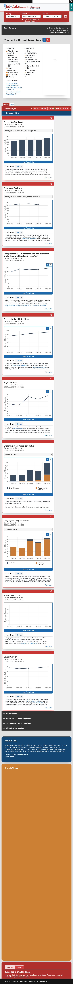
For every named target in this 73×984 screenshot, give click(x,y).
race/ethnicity (38, 703)
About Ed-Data (10, 757)
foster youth (19, 305)
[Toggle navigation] (66, 7)
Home (51, 28)
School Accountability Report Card (13, 93)
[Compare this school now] (48, 40)
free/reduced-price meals (19, 365)
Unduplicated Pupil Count (29, 643)
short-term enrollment (39, 367)
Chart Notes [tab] (10, 166)
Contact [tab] (19, 967)
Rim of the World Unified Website (11, 84)
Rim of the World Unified (58, 30)
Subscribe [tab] (9, 967)
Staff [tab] (11, 105)
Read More (48, 178)
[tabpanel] (28, 173)
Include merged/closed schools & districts (31, 20)
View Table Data (28, 162)
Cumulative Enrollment (29, 239)
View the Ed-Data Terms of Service (16, 755)
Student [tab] (6, 105)
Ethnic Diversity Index (33, 701)
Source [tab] (19, 166)
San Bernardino (61, 28)
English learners (10, 305)
